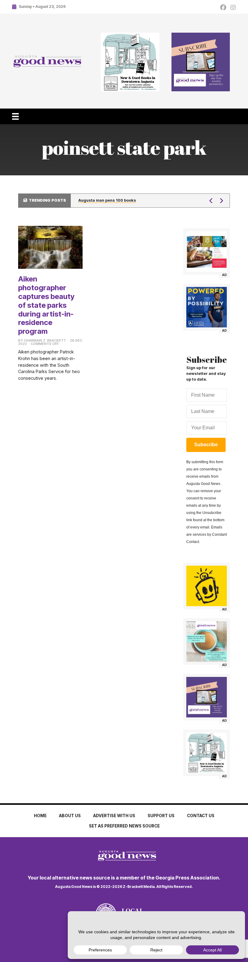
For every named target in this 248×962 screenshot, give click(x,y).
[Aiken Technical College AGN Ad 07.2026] (206, 307)
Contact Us (200, 815)
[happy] (206, 586)
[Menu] (15, 116)
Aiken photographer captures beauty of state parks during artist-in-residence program (46, 305)
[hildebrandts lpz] (206, 251)
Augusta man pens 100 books (107, 200)
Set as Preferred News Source (124, 826)
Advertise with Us (114, 815)
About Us (70, 815)
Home (40, 815)
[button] (211, 200)
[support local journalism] (206, 641)
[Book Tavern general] (130, 62)
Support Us (161, 815)
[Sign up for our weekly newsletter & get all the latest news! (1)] (200, 62)
